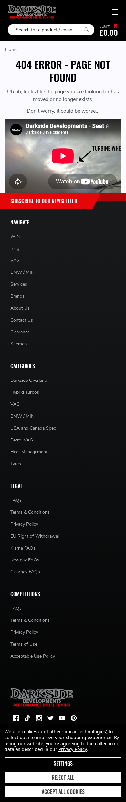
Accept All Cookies (63, 792)
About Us (20, 308)
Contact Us (21, 320)
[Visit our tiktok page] (27, 718)
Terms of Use (23, 644)
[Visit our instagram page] (39, 718)
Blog (14, 248)
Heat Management (28, 452)
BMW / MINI (23, 272)
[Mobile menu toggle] (115, 12)
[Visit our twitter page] (50, 718)
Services (18, 284)
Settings (63, 763)
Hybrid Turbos (24, 392)
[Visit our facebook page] (15, 718)
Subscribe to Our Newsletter (43, 201)
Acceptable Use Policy (32, 656)
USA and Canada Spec (33, 428)
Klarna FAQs (23, 548)
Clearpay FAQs (25, 572)
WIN (15, 236)
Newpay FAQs (24, 560)
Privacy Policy (24, 524)
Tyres (15, 464)
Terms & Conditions (30, 512)
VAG (15, 260)
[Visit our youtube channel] (62, 718)
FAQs (16, 500)
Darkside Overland (28, 380)
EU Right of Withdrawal (34, 536)
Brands (17, 296)
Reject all (63, 777)
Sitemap (18, 344)
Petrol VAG (21, 440)
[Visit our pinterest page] (73, 718)
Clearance (20, 332)
